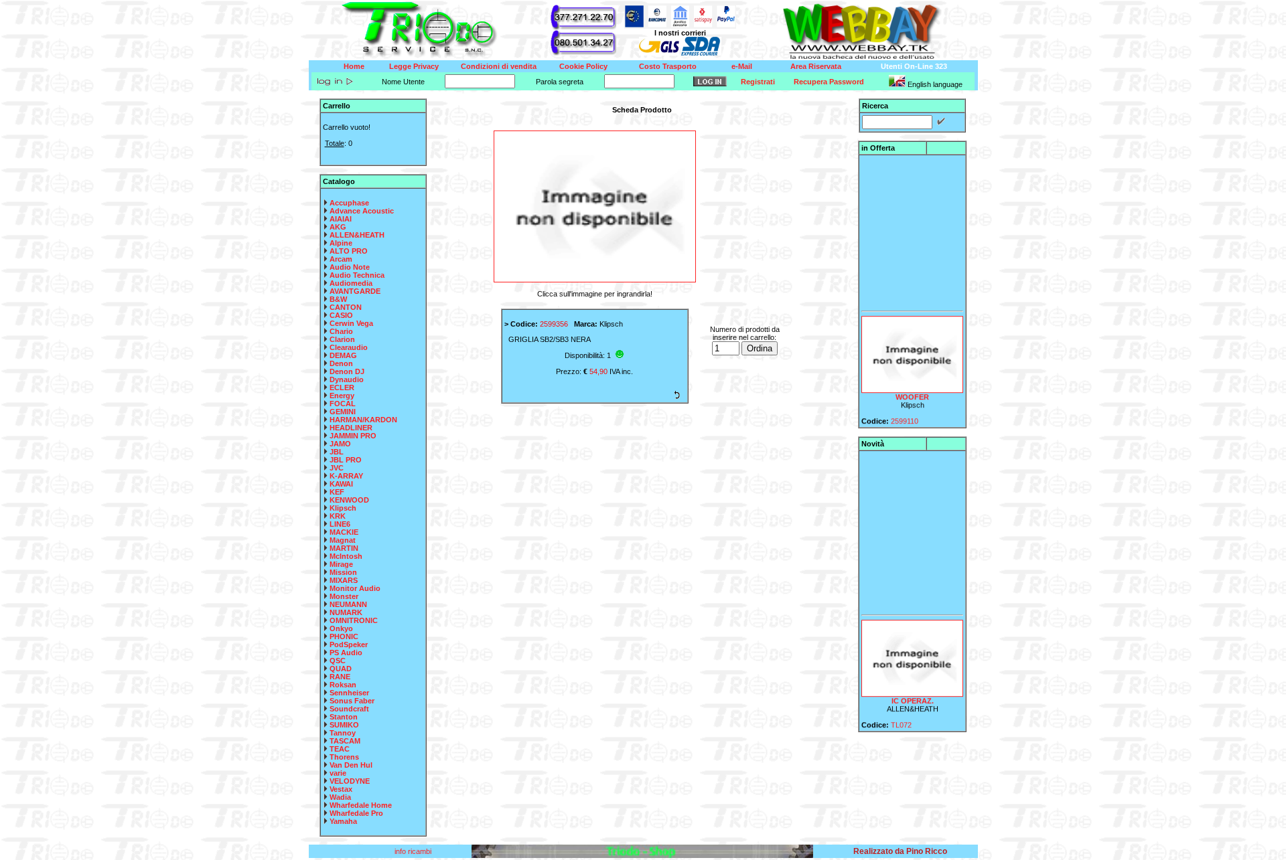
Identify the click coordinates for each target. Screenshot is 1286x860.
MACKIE (344, 532)
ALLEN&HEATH (357, 235)
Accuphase (349, 203)
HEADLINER (351, 428)
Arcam (341, 259)
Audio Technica (357, 275)
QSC (338, 661)
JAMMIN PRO (353, 436)
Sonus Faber (352, 701)
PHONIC (344, 636)
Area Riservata (815, 66)
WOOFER (912, 390)
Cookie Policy (583, 66)
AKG (338, 227)
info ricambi (413, 851)
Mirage (341, 564)
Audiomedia (351, 283)
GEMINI (343, 412)
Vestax (341, 789)
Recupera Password (829, 82)
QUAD (341, 669)
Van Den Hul (351, 765)
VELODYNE (350, 781)
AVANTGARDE (355, 291)
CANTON (346, 307)
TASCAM (345, 741)
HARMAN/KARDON (363, 420)
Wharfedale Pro (356, 813)
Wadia (340, 797)
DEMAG (343, 355)
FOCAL (343, 404)
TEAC (340, 749)
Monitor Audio (355, 588)
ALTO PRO (349, 251)
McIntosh (346, 556)
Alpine (341, 243)
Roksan (343, 685)
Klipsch (343, 508)
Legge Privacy (414, 66)
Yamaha (343, 821)
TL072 (901, 718)
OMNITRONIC (354, 620)
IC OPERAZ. (912, 694)
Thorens (344, 757)
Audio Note (350, 267)
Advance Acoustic (362, 211)
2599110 (904, 414)
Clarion (342, 339)
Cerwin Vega (351, 323)
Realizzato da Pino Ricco (900, 851)
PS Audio (346, 653)
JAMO (340, 444)
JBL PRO (346, 460)
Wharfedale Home (361, 805)
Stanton (344, 717)
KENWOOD (349, 500)
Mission (343, 572)
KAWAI (341, 484)
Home (354, 66)
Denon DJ (347, 371)
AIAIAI (341, 219)
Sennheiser (349, 693)
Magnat (343, 540)
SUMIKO (344, 725)
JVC (337, 468)
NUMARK (346, 612)
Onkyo (341, 628)
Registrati (758, 82)
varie (338, 773)
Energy (342, 396)
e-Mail (741, 66)
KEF (337, 492)
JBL (337, 452)
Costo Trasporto (668, 66)
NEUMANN (348, 604)
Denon (341, 363)
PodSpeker (349, 644)
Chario (341, 331)
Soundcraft (349, 709)
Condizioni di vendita (499, 66)
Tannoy (343, 733)
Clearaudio (349, 347)
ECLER (342, 387)
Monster (344, 596)
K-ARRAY (346, 476)
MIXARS (344, 580)
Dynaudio (347, 379)
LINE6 (340, 524)
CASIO (341, 315)
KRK (338, 516)
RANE (340, 677)
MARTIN (344, 548)
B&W (338, 299)
